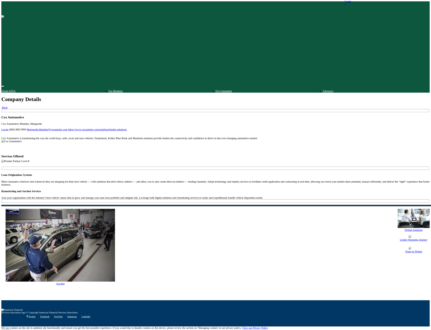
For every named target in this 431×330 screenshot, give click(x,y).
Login (348, 1)
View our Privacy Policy (255, 327)
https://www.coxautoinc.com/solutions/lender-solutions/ (97, 129)
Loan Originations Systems (16, 174)
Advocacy (328, 91)
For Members (115, 91)
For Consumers (224, 91)
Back (4, 107)
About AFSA (8, 91)
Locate (5, 129)
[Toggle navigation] (2, 86)
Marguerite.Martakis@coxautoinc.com (47, 129)
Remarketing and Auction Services (21, 191)
